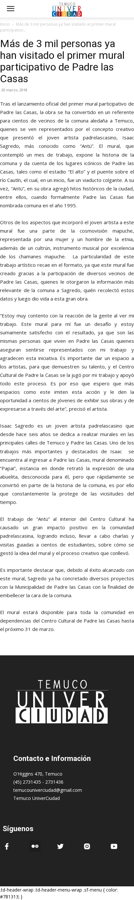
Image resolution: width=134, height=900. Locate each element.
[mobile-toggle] (10, 9)
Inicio (5, 24)
